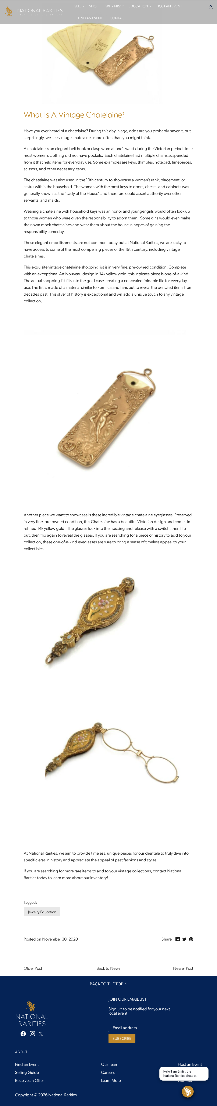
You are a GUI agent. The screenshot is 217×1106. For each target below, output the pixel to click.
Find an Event (27, 1064)
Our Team (109, 1064)
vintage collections (134, 870)
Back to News (108, 968)
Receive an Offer (29, 1080)
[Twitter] (41, 1033)
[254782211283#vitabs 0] (108, 486)
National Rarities (62, 1094)
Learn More (111, 1080)
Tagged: (30, 902)
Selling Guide (27, 1072)
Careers (108, 1072)
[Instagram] (32, 1033)
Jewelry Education (42, 911)
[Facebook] (23, 1033)
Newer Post (183, 968)
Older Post (33, 968)
